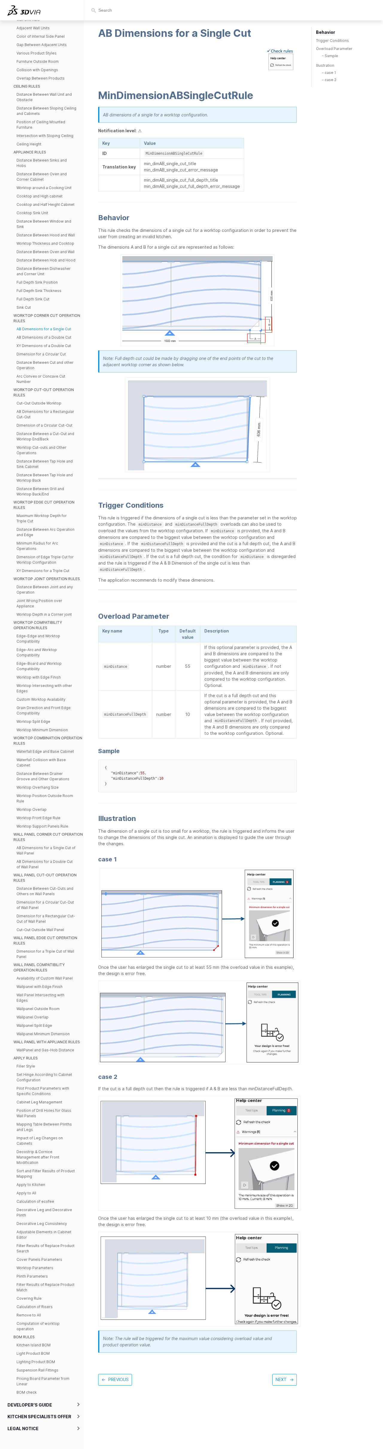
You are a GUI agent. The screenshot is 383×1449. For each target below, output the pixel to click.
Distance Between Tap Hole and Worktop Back (44, 478)
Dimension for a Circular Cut (41, 354)
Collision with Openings (37, 70)
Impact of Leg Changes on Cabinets (39, 1141)
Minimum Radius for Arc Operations (37, 546)
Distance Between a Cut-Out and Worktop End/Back (45, 436)
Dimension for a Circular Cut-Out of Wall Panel (45, 905)
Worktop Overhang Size (37, 787)
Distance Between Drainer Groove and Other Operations (42, 776)
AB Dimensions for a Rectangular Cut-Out (45, 414)
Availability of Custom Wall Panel (44, 978)
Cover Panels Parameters (39, 1259)
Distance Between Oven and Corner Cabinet (41, 177)
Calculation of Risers (34, 1306)
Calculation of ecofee (35, 1201)
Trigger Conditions (332, 40)
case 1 (330, 72)
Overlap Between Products (40, 78)
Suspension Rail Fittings (37, 1370)
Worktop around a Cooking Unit (44, 188)
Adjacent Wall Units (33, 28)
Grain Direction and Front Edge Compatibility (43, 710)
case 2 (330, 79)
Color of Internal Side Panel (40, 36)
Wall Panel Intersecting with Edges (40, 998)
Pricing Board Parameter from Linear (42, 1381)
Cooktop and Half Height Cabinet (45, 204)
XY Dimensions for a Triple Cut (42, 570)
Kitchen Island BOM (33, 1345)
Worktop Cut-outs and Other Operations (41, 450)
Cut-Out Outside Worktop (38, 403)
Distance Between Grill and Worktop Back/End (40, 491)
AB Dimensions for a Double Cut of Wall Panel (44, 864)
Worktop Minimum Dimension (42, 730)
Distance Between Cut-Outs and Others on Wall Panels (44, 891)
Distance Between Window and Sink (43, 224)
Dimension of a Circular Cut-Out (44, 425)
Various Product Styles (36, 53)
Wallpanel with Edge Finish (39, 986)
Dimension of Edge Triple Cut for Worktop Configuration (45, 560)
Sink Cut (23, 307)
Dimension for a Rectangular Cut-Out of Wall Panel (45, 919)
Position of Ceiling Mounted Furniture (40, 125)
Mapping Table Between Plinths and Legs (44, 1127)
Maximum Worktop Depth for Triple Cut (41, 518)
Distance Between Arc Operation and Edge (45, 532)
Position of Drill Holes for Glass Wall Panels (43, 1113)
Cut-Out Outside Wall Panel (40, 930)
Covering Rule (29, 1298)
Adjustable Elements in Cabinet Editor (43, 1235)
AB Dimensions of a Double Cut (43, 337)
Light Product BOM (33, 1353)
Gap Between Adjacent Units (41, 44)
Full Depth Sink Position (37, 282)
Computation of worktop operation (38, 1326)
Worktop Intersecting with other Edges (44, 688)
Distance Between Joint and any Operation (44, 589)
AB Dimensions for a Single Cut (43, 329)
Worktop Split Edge (33, 721)
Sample (331, 56)
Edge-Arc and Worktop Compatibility (36, 652)
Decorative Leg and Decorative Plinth (44, 1212)
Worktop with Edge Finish (38, 677)
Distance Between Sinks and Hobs (41, 163)
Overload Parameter (334, 48)
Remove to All (28, 1315)
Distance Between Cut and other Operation (45, 365)
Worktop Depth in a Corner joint (44, 614)
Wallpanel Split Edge (34, 1025)
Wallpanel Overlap (32, 1017)
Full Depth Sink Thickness (38, 290)
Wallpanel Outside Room (38, 1008)
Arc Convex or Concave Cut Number (40, 379)
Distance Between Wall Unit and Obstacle (44, 97)
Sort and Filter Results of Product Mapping (45, 1174)
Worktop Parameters (34, 1268)
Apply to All (26, 1193)
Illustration (325, 65)
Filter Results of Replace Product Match (45, 1287)
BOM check (26, 1392)
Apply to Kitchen (30, 1184)
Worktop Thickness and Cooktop (45, 243)
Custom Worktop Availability (41, 699)
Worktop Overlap (31, 809)
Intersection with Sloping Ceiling (44, 135)
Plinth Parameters (32, 1276)
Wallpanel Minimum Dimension (43, 1034)
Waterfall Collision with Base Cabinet (41, 762)
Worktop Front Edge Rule (38, 818)
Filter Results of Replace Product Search (45, 1248)
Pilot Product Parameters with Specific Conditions (42, 1091)
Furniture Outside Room (37, 61)
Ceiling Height (28, 144)
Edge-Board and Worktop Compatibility (39, 666)
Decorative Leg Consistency (41, 1223)
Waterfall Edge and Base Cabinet (45, 751)
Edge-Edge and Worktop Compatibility (38, 639)
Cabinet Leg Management (39, 1102)
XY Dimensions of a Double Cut (43, 345)
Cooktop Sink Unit (32, 213)
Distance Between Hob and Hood (45, 260)
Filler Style (25, 1066)
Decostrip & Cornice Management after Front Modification (37, 1157)
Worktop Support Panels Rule (42, 826)
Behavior (325, 32)
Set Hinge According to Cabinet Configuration (44, 1077)
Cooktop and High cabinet (39, 196)
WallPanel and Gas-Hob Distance (45, 1050)
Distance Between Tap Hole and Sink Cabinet (44, 464)
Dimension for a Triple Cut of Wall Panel (45, 954)
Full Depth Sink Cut (32, 299)
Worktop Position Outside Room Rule (44, 798)
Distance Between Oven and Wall (45, 252)
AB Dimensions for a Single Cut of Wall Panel (45, 850)
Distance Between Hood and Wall (45, 235)
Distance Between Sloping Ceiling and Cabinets (46, 111)
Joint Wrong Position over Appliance (39, 603)
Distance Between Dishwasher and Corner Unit (43, 271)
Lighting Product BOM (35, 1362)
